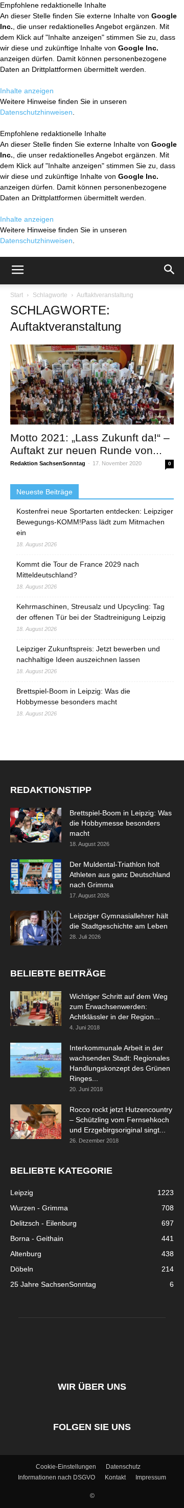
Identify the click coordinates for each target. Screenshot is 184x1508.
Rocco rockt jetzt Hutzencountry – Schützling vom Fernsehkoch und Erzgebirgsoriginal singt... (121, 1119)
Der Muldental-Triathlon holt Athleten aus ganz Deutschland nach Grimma (120, 874)
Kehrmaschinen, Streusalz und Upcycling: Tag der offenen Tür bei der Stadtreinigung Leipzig (91, 611)
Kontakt (115, 1477)
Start (16, 295)
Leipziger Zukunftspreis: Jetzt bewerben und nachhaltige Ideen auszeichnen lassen (88, 654)
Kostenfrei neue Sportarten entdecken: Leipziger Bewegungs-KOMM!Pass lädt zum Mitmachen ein (94, 522)
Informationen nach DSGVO (56, 1477)
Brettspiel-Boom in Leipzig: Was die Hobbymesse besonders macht (73, 696)
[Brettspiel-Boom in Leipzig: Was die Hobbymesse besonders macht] (35, 825)
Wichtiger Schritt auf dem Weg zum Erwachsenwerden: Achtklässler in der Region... (119, 1006)
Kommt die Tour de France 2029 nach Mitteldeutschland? (77, 569)
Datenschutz (123, 1466)
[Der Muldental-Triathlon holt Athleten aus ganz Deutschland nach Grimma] (35, 876)
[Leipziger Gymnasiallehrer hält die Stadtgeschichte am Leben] (35, 928)
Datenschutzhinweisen (36, 112)
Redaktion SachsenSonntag (47, 463)
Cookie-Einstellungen (66, 1466)
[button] (169, 270)
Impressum (150, 1477)
